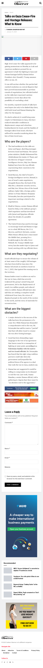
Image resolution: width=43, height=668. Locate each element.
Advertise (11, 650)
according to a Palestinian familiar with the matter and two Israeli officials (22, 348)
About (3, 650)
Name (7, 449)
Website (7, 467)
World (11, 12)
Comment (9, 423)
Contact (14, 653)
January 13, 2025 (12, 32)
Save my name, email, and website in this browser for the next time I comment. (21, 477)
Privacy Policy (35, 650)
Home (6, 12)
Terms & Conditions (22, 650)
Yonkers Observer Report (15, 29)
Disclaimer (6, 653)
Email (7, 458)
